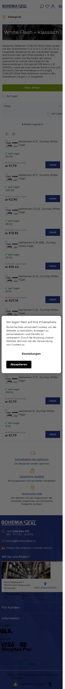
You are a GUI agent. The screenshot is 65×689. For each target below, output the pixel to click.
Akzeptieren (18, 364)
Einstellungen (31, 353)
